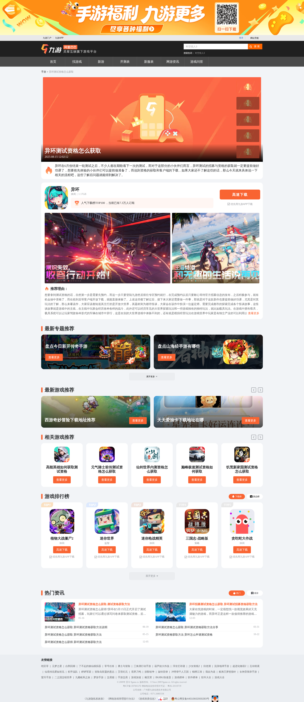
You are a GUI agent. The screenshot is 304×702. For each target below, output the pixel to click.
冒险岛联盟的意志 (104, 671)
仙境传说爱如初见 (54, 671)
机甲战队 (73, 671)
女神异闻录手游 (248, 671)
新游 (101, 61)
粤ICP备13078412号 (132, 686)
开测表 (125, 61)
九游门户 (47, 38)
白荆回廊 (70, 666)
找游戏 (77, 61)
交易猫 (110, 677)
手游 (43, 71)
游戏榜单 (179, 677)
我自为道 (210, 671)
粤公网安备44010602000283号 (192, 698)
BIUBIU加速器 (163, 677)
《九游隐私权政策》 (94, 698)
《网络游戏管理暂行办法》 (121, 698)
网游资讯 (172, 61)
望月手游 (46, 677)
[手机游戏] (68, 49)
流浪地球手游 (221, 666)
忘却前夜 (255, 666)
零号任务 (109, 666)
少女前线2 (194, 666)
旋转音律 (163, 671)
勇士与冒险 (124, 666)
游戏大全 (219, 677)
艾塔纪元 (123, 671)
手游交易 (123, 677)
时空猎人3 (200, 53)
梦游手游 (98, 677)
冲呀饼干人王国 (180, 671)
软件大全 (206, 677)
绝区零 (45, 666)
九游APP (59, 38)
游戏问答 (196, 61)
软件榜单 (193, 677)
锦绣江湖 (197, 671)
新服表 (149, 61)
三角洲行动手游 (142, 666)
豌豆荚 (148, 677)
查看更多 (54, 357)
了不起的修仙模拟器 (90, 666)
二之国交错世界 (63, 677)
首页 (53, 61)
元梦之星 (57, 666)
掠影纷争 (149, 671)
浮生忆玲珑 (179, 666)
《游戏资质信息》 (147, 698)
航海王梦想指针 (227, 671)
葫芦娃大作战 (161, 666)
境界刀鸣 (136, 671)
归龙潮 (207, 666)
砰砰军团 (86, 671)
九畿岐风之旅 (82, 677)
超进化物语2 (239, 666)
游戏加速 (136, 677)
